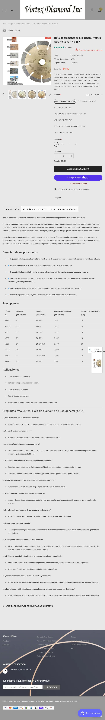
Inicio (5, 24)
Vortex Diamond (77, 56)
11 (59, 189)
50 (75, 144)
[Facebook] (5, 671)
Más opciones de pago (78, 184)
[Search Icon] (12, 10)
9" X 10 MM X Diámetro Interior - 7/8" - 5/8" (70, 126)
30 (69, 144)
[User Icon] (92, 9)
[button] (59, 47)
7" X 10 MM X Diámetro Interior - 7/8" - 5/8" (70, 114)
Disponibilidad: (59, 63)
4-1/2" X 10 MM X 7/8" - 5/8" (65, 101)
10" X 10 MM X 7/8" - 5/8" (63, 133)
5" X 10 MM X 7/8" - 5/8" (87, 101)
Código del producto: (61, 59)
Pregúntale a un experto (40, 606)
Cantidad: (57, 151)
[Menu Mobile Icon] (4, 10)
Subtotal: (57, 161)
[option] (27, 61)
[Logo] (52, 9)
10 (63, 144)
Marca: (56, 56)
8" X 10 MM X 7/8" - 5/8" (63, 120)
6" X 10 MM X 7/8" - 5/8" (63, 108)
